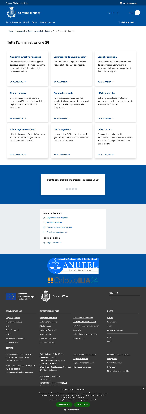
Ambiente (77, 330)
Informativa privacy (114, 362)
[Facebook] (117, 12)
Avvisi (109, 326)
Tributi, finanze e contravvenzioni (86, 325)
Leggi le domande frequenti (84, 362)
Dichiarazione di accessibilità (118, 371)
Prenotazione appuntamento (84, 354)
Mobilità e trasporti (47, 342)
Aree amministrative (14, 321)
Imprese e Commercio (48, 330)
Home (11, 31)
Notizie (110, 317)
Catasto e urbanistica (48, 338)
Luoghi (109, 337)
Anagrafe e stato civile (48, 317)
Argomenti (21, 31)
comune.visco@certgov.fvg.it (21, 372)
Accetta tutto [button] (64, 405)
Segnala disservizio (80, 358)
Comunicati (111, 321)
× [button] (143, 389)
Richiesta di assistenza (82, 366)
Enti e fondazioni (12, 330)
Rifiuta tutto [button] (82, 404)
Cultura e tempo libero (48, 321)
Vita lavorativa (45, 326)
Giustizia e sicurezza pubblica (84, 321)
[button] (73, 410)
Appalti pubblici (46, 334)
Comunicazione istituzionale (39, 31)
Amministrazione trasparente (118, 354)
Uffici (8, 326)
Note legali (111, 366)
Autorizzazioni (79, 338)
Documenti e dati (12, 342)
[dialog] (73, 400)
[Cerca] (137, 12)
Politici (8, 334)
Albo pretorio (112, 358)
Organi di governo (13, 317)
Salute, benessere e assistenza (85, 334)
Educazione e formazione (83, 317)
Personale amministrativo (16, 338)
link (95, 400)
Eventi (109, 341)
